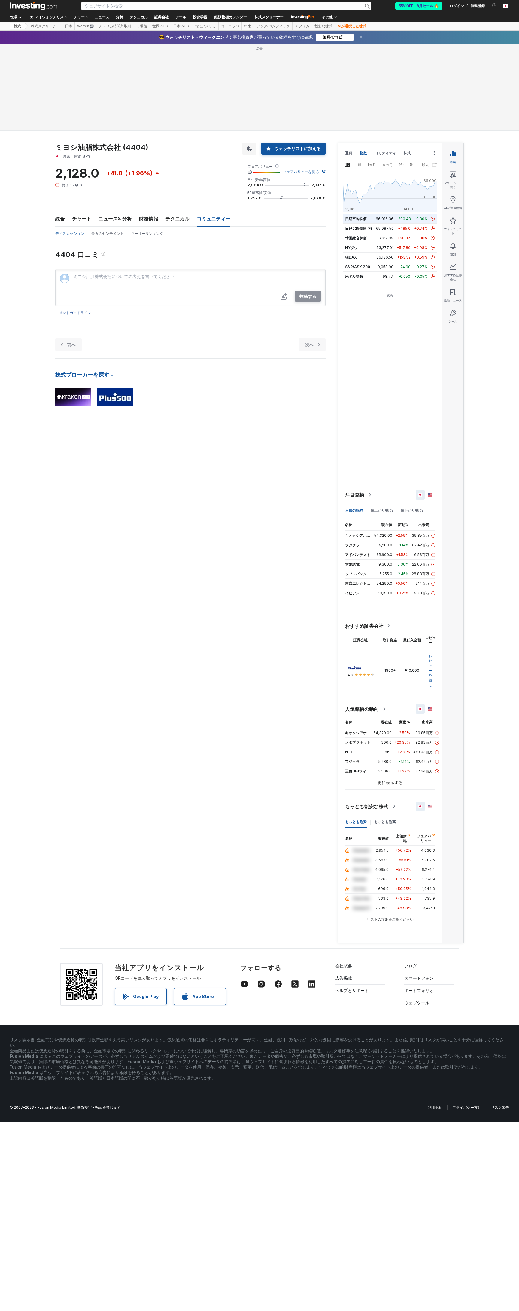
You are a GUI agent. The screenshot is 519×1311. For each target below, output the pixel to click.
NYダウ (351, 247)
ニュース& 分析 (115, 219)
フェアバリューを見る (301, 172)
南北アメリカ (205, 26)
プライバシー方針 (466, 1107)
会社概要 (343, 965)
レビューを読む (430, 670)
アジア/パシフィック (273, 26)
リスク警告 (500, 1107)
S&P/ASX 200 (357, 267)
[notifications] (494, 5)
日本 (68, 26)
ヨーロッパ (230, 26)
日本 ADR (181, 26)
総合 (60, 219)
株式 (17, 26)
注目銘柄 (354, 495)
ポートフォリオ (419, 990)
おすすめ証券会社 (364, 626)
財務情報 (148, 219)
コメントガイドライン (73, 312)
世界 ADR (160, 26)
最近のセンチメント (107, 233)
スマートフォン (419, 978)
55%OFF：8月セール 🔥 (419, 6)
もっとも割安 (356, 822)
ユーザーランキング (147, 233)
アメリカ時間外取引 (115, 26)
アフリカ (302, 26)
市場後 (141, 26)
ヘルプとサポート (352, 990)
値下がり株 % (412, 510)
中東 (247, 26)
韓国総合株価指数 (359, 238)
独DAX (351, 257)
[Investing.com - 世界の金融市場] (33, 6)
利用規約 (435, 1107)
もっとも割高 (385, 822)
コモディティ (385, 153)
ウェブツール (416, 1002)
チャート (81, 219)
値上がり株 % (382, 510)
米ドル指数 (354, 276)
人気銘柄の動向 (362, 709)
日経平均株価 (356, 219)
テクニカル (177, 219)
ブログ (410, 965)
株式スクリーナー (269, 17)
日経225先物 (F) (358, 228)
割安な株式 (323, 26)
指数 (363, 153)
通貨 (348, 153)
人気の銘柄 (354, 510)
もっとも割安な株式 (366, 806)
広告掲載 (343, 978)
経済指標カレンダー (230, 17)
